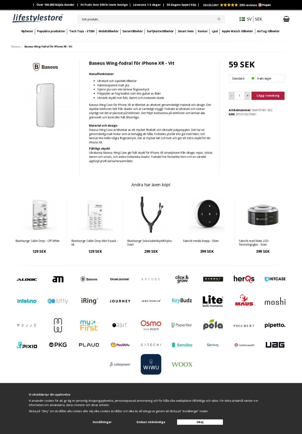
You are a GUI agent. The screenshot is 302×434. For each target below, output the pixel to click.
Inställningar (102, 422)
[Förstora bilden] (45, 104)
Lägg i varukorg (268, 95)
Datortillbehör (133, 31)
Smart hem (186, 31)
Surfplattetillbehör (160, 31)
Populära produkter (51, 31)
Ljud (215, 31)
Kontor (202, 31)
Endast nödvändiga (151, 422)
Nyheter (27, 31)
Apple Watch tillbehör (237, 31)
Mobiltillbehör (108, 31)
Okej (200, 422)
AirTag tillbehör (268, 31)
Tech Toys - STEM (82, 31)
